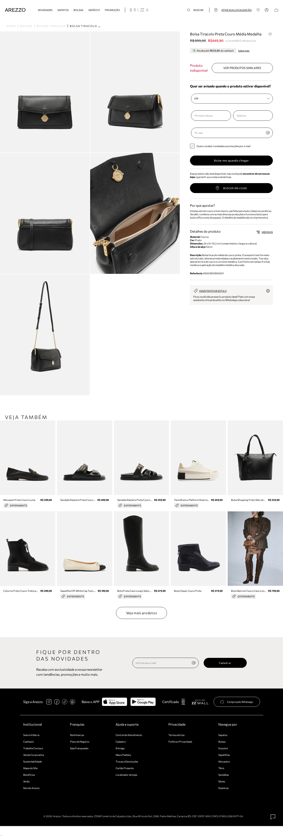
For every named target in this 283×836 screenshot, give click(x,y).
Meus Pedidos (123, 754)
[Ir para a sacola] (276, 10)
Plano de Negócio (79, 741)
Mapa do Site (30, 768)
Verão (26, 781)
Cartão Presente (125, 768)
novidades (45, 9)
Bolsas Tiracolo (51, 25)
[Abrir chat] (273, 817)
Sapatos (63, 9)
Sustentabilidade (32, 761)
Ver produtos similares (242, 68)
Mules (221, 781)
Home (11, 25)
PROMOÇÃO (112, 9)
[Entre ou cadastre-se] (267, 10)
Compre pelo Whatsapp (240, 701)
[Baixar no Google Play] (143, 702)
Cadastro (121, 741)
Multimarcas (77, 734)
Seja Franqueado (79, 748)
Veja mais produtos (141, 613)
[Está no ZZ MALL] (200, 701)
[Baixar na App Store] (114, 702)
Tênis (221, 768)
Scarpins (223, 748)
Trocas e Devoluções (127, 761)
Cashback (28, 741)
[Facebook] (56, 701)
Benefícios (29, 774)
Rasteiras (223, 787)
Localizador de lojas (126, 774)
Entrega (120, 748)
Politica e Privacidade (180, 741)
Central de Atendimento (129, 734)
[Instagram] (49, 701)
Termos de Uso (176, 734)
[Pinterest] (72, 701)
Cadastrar (225, 662)
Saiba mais (243, 50)
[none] (194, 663)
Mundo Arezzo (31, 787)
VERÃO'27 (94, 9)
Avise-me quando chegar (231, 160)
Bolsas (78, 9)
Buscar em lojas (235, 188)
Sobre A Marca (31, 734)
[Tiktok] (64, 701)
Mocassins (224, 761)
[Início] (15, 10)
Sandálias (223, 774)
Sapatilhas (224, 754)
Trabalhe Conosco (33, 748)
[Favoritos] (258, 10)
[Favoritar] (270, 34)
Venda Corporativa (33, 754)
